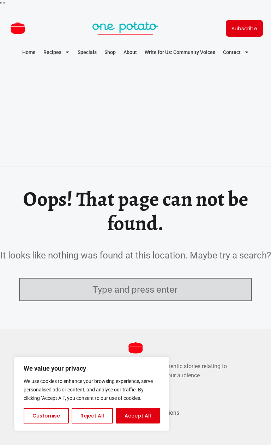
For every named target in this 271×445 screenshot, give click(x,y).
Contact (232, 52)
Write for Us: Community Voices (180, 52)
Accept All (138, 415)
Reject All (92, 415)
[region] (91, 394)
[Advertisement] (135, 114)
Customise (46, 415)
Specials (87, 52)
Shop (110, 52)
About (130, 52)
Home (29, 52)
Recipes (52, 52)
